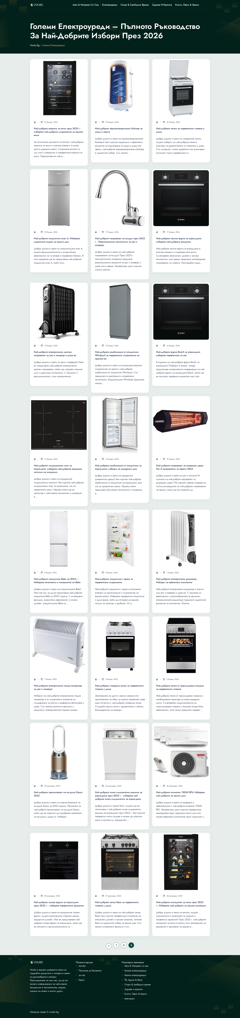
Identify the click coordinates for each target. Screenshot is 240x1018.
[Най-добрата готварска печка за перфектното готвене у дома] (120, 645)
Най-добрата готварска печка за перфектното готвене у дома (119, 687)
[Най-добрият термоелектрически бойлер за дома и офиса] (120, 88)
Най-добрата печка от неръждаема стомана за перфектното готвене (180, 687)
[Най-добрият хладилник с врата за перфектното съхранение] (120, 538)
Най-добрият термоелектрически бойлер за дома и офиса (118, 130)
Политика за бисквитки (90, 970)
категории (129, 998)
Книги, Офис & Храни (187, 4)
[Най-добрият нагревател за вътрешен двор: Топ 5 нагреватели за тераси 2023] (181, 425)
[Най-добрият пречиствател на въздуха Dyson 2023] (59, 752)
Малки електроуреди (135, 975)
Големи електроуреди (135, 970)
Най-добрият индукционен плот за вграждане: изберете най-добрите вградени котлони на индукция (58, 469)
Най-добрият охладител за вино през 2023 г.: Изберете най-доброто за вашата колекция (181, 904)
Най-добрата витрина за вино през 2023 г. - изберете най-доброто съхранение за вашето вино (58, 132)
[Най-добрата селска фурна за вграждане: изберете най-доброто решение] (181, 198)
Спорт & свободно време (135, 4)
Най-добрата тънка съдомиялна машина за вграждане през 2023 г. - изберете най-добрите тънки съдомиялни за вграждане (118, 796)
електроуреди (109, 4)
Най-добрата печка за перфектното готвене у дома (180, 130)
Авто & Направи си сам (86, 4)
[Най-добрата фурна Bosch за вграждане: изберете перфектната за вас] (181, 311)
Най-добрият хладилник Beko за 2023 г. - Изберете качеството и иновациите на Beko (57, 580)
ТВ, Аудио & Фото (133, 980)
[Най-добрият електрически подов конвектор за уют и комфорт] (59, 645)
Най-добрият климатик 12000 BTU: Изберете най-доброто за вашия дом (180, 794)
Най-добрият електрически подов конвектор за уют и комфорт (58, 687)
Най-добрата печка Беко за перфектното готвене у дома (117, 904)
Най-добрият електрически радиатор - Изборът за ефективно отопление (177, 580)
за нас (82, 975)
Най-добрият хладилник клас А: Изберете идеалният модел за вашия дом (57, 240)
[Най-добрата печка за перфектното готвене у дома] (181, 88)
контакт (82, 965)
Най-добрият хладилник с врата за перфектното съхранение (114, 580)
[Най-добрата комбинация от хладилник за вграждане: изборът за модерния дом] (120, 425)
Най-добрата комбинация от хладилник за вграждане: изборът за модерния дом (118, 467)
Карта (81, 980)
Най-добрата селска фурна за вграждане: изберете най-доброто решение (179, 240)
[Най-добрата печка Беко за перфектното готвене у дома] (120, 862)
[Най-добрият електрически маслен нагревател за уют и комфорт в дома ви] (59, 311)
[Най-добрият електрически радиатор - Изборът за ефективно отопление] (181, 538)
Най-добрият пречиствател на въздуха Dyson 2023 (58, 794)
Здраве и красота (162, 4)
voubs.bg (35, 45)
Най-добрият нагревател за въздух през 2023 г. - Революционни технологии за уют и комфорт (120, 242)
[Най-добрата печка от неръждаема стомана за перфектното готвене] (181, 645)
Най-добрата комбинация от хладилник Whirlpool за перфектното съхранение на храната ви (117, 355)
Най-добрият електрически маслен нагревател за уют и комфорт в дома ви (55, 353)
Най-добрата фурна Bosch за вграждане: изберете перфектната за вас (178, 353)
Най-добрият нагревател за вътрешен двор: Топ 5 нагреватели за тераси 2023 (180, 467)
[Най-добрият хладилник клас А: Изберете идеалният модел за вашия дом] (59, 198)
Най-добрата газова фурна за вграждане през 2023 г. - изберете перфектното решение (59, 904)
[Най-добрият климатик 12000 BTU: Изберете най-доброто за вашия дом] (181, 752)
